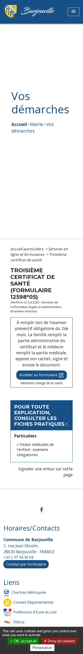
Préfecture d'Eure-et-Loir (35, 612)
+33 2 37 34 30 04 (18, 557)
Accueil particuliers (27, 248)
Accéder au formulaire (41, 375)
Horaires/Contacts (31, 528)
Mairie (36, 124)
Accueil (19, 124)
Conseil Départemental (33, 602)
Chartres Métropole (28, 592)
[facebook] (41, 509)
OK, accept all (25, 641)
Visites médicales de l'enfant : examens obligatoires (35, 449)
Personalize (42, 648)
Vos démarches (32, 127)
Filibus (18, 621)
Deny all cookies (61, 641)
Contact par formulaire (26, 564)
